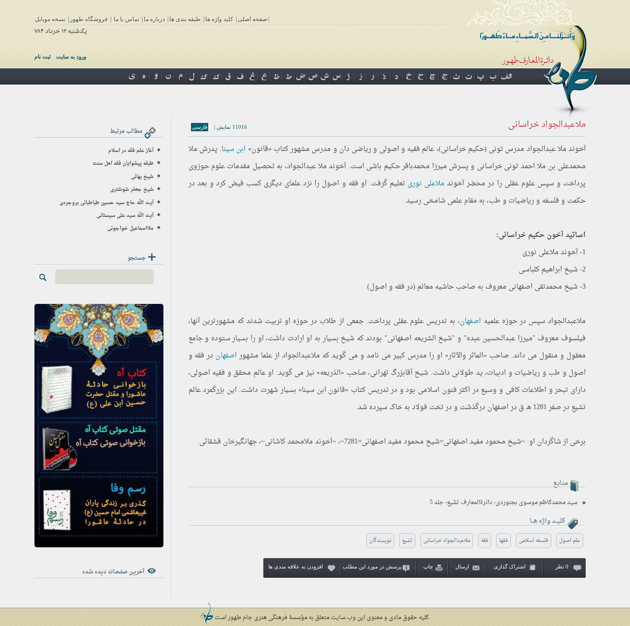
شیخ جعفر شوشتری (132, 189)
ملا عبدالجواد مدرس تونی (528, 149)
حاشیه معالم (435, 287)
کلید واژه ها (219, 19)
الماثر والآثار (465, 355)
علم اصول (569, 540)
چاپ (428, 566)
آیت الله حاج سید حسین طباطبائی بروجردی (107, 203)
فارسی (199, 127)
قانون (260, 149)
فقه (484, 540)
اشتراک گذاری (510, 566)
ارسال (462, 566)
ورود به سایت (71, 57)
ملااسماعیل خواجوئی (130, 228)
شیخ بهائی (142, 176)
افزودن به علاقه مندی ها (295, 566)
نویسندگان (380, 540)
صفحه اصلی (252, 19)
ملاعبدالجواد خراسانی (446, 540)
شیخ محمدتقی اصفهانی (543, 287)
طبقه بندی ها (185, 19)
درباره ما (154, 19)
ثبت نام (42, 57)
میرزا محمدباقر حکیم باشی (406, 166)
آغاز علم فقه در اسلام (131, 150)
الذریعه (330, 373)
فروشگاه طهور (89, 19)
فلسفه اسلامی (533, 540)
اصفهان (470, 321)
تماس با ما (126, 19)
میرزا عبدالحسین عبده (500, 338)
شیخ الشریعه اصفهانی (419, 338)
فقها (503, 540)
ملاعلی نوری (426, 183)
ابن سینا (233, 149)
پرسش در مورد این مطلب (372, 566)
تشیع (407, 540)
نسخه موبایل (50, 19)
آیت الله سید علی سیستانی (125, 215)
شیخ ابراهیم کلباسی (548, 269)
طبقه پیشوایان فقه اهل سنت (123, 163)
